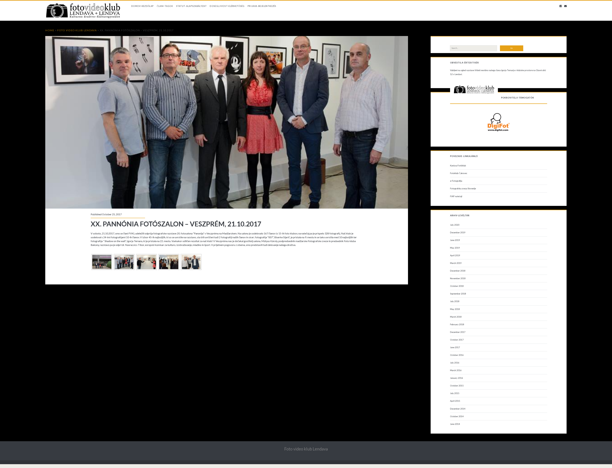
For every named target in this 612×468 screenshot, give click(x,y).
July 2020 (454, 225)
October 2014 (457, 416)
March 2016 (456, 370)
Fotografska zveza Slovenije (463, 188)
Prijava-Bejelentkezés (262, 6)
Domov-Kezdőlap (142, 6)
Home (49, 30)
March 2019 (456, 263)
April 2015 (455, 401)
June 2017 (455, 347)
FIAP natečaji (456, 196)
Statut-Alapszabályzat (191, 6)
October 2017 (457, 339)
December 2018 (457, 270)
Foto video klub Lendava (77, 30)
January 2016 (456, 378)
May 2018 (455, 309)
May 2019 (455, 248)
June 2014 (455, 424)
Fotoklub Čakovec (458, 173)
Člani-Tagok (165, 6)
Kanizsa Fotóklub (458, 165)
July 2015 (454, 393)
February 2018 (457, 324)
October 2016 (457, 355)
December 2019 (457, 232)
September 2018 (458, 293)
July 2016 (454, 362)
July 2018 (454, 301)
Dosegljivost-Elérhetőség (227, 6)
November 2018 (458, 278)
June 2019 (455, 240)
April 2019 (455, 255)
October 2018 (457, 286)
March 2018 (456, 317)
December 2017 (457, 332)
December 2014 (457, 408)
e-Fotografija (456, 181)
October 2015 (457, 385)
